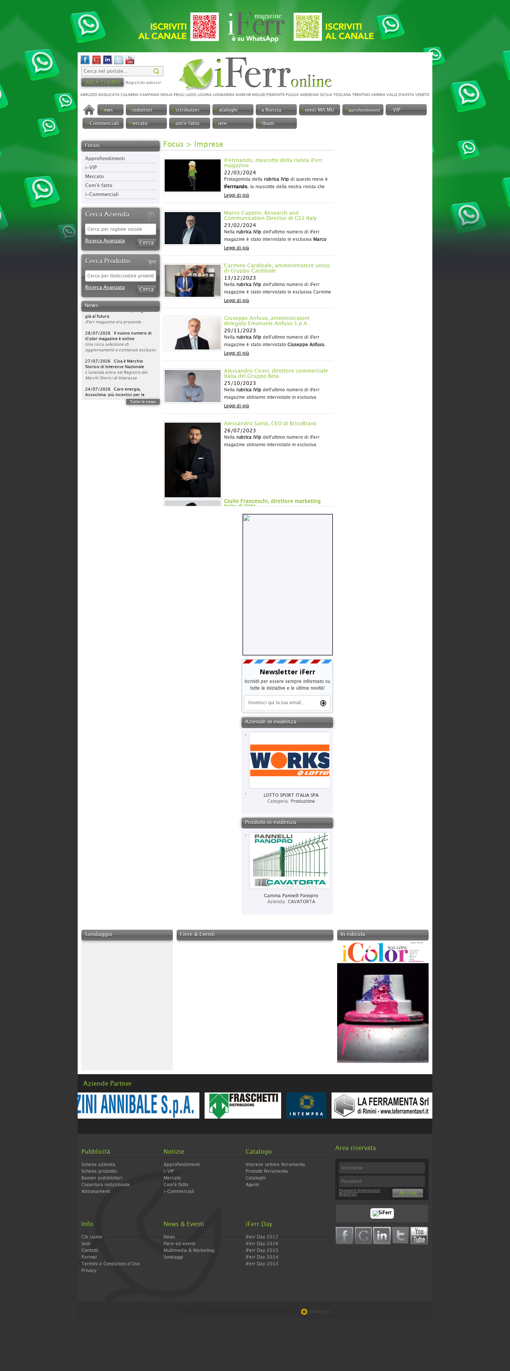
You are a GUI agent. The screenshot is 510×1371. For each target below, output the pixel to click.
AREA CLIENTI (102, 83)
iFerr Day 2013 (262, 1264)
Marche (243, 95)
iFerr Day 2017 (262, 1237)
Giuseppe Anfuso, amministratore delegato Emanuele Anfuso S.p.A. (267, 321)
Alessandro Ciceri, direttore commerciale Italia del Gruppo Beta (276, 374)
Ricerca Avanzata (105, 241)
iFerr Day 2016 (262, 1243)
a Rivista (270, 110)
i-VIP (91, 167)
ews (106, 110)
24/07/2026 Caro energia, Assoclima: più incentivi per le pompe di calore (114, 373)
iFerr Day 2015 (262, 1250)
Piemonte (275, 95)
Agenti (252, 1184)
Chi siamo (91, 1237)
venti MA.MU (318, 110)
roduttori (140, 110)
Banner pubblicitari (101, 1178)
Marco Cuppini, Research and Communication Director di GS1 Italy (270, 216)
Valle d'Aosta (400, 95)
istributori (185, 110)
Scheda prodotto (99, 1171)
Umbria (378, 95)
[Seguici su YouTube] (130, 63)
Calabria (130, 95)
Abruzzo (88, 95)
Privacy (88, 1270)
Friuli (179, 95)
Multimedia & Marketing (189, 1250)
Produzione (303, 801)
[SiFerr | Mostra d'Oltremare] (382, 1212)
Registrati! (348, 1194)
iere (221, 123)
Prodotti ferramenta (267, 1171)
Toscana (342, 95)
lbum (266, 123)
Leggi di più (236, 195)
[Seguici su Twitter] (119, 63)
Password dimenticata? (359, 1191)
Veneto (422, 95)
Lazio (191, 95)
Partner (89, 1257)
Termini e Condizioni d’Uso (110, 1264)
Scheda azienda (98, 1164)
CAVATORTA (301, 901)
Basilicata (109, 95)
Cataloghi (255, 1178)
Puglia (292, 95)
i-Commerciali (102, 194)
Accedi (408, 1193)
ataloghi (226, 110)
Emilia (166, 95)
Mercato (94, 176)
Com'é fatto (98, 185)
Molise (258, 95)
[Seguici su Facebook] (85, 63)
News (169, 1237)
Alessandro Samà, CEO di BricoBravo (270, 423)
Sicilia (326, 95)
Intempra (319, 1311)
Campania (149, 95)
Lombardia (223, 95)
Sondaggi (173, 1257)
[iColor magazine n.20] (383, 1061)
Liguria (205, 95)
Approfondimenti (105, 158)
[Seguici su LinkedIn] (107, 63)
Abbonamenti (95, 1191)
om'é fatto (185, 123)
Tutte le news (143, 402)
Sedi (85, 1243)
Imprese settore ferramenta (275, 1164)
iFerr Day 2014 (262, 1257)
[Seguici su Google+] (96, 63)
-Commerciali (102, 123)
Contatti (89, 1250)
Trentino (361, 95)
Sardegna (309, 95)
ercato (138, 123)
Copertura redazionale (105, 1184)
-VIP (394, 110)
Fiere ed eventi (179, 1243)
